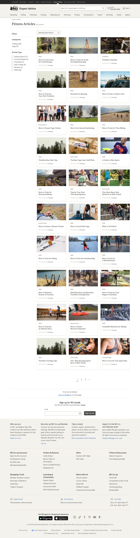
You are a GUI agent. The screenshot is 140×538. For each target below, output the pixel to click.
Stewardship (114, 490)
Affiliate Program (82, 487)
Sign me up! (89, 413)
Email (46, 409)
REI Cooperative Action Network (84, 438)
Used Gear (14, 484)
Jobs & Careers (81, 478)
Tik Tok (79, 517)
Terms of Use (22, 530)
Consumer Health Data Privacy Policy (96, 530)
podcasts (99, 517)
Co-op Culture (81, 481)
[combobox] (82, 8)
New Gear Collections (18, 481)
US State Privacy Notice (72, 530)
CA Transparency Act (51, 533)
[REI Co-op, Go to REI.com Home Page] (14, 8)
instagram (74, 517)
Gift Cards (80, 459)
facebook (84, 517)
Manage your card (115, 438)
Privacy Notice (56, 530)
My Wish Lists (15, 462)
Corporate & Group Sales (85, 490)
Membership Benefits (18, 465)
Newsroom (113, 484)
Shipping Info (48, 468)
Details (83, 405)
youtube (94, 517)
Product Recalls (116, 530)
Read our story (15, 438)
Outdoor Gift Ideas (83, 456)
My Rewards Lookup (18, 459)
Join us (43, 443)
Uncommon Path (49, 486)
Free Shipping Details (117, 459)
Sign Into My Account (18, 456)
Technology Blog (115, 487)
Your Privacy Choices (40, 530)
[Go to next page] (89, 379)
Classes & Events (49, 483)
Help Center (18, 499)
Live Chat (117, 499)
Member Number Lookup (20, 478)
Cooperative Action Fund (118, 481)
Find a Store (68, 499)
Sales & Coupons (115, 456)
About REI (113, 478)
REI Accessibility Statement (87, 533)
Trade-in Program (16, 487)
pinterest (89, 517)
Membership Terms (68, 533)
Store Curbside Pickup (51, 465)
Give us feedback (64, 395)
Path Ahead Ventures (51, 490)
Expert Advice (27, 8)
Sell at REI (79, 484)
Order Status (48, 456)
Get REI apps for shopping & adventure (53, 514)
